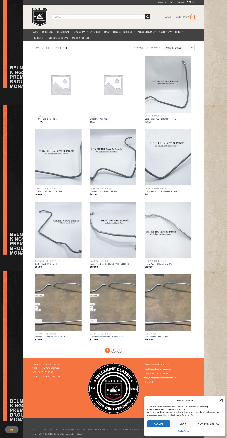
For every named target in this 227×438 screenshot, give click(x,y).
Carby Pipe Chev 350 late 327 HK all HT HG (110, 264)
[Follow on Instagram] (190, 2)
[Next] (119, 350)
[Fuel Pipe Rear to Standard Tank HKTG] (113, 302)
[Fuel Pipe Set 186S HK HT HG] (168, 302)
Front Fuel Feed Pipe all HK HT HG (50, 336)
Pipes (178, 32)
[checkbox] (12, 429)
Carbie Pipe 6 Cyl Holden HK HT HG (161, 191)
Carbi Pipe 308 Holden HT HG (103, 191)
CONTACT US (150, 382)
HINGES (117, 32)
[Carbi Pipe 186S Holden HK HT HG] (168, 84)
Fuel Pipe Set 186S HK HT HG (158, 336)
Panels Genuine (145, 32)
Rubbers (38, 38)
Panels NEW (164, 32)
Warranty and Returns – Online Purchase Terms (114, 429)
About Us (162, 2)
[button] (220, 400)
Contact (180, 2)
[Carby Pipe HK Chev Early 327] (168, 230)
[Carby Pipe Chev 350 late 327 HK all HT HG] (113, 230)
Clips (35, 32)
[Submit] (147, 17)
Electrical (63, 32)
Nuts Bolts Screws (57, 38)
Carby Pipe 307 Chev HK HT (48, 264)
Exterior (95, 32)
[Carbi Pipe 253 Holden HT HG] (58, 157)
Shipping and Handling (73, 429)
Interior (127, 32)
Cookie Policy (183, 431)
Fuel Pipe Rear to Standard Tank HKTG (107, 336)
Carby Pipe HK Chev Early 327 (158, 264)
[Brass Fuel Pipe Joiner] (113, 84)
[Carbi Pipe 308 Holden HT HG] (113, 157)
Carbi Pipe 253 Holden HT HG (48, 191)
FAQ (171, 2)
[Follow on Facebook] (187, 2)
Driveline (47, 32)
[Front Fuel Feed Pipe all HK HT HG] (58, 302)
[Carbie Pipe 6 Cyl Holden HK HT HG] (168, 157)
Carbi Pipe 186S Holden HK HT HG (160, 119)
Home (36, 48)
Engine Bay (80, 32)
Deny (183, 423)
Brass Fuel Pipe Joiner (99, 119)
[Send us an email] (193, 2)
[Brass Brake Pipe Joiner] (61, 84)
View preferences (209, 423)
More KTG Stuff (80, 38)
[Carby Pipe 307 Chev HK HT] (58, 230)
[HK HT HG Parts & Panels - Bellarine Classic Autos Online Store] (39, 17)
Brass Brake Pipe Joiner (48, 119)
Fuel (106, 32)
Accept (158, 423)
